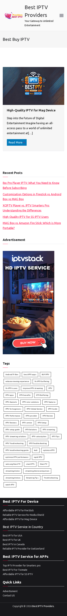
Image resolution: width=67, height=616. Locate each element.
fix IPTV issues (11, 388)
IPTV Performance (12, 416)
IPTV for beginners (13, 409)
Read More (15, 142)
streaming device (12, 471)
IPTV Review (47, 416)
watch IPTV (9, 485)
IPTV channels (11, 402)
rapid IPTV (38, 457)
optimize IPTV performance (16, 457)
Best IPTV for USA (12, 535)
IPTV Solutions (31, 430)
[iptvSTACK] (28, 302)
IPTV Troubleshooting (14, 443)
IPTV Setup (42, 423)
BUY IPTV (45, 374)
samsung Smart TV (12, 464)
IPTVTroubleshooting (38, 443)
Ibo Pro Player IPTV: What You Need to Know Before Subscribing (31, 185)
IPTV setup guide (12, 430)
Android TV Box (11, 374)
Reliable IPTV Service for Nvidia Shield (23, 515)
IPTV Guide (52, 409)
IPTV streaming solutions (15, 436)
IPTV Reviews (11, 423)
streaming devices (13, 478)
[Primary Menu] (61, 15)
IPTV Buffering (42, 395)
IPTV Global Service (35, 409)
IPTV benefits (25, 395)
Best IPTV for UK (12, 540)
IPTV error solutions (30, 402)
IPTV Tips (55, 436)
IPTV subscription (39, 436)
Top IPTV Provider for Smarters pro (22, 565)
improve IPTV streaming (33, 388)
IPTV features (49, 402)
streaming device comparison (37, 471)
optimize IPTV (49, 450)
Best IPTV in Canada (14, 544)
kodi (36, 450)
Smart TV (43, 464)
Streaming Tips (32, 478)
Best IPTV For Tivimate (15, 569)
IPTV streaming (49, 430)
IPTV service (27, 423)
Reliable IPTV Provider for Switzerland (23, 548)
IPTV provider (31, 416)
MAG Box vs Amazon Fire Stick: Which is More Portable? (32, 225)
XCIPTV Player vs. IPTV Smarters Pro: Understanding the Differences (26, 208)
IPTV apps (9, 395)
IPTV (50, 388)
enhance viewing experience (17, 381)
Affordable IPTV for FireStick (18, 510)
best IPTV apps (30, 374)
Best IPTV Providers (43, 606)
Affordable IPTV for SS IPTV (18, 574)
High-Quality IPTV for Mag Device (31, 110)
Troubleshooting (51, 478)
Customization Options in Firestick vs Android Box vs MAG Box (32, 197)
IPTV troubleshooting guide (17, 450)
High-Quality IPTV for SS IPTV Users (26, 216)
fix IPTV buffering (42, 381)
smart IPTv (30, 464)
